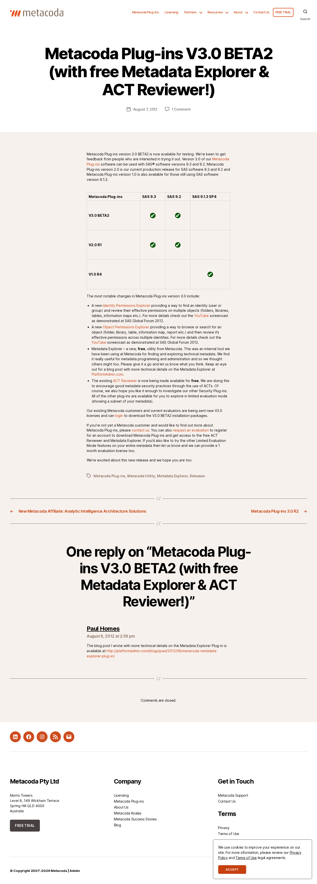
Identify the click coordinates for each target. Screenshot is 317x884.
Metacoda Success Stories (135, 819)
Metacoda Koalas (127, 813)
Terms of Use (228, 834)
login (119, 415)
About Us (121, 807)
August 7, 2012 (145, 109)
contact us (140, 430)
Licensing (171, 12)
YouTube (201, 315)
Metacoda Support (233, 795)
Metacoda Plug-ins (109, 476)
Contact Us (261, 12)
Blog (117, 825)
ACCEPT (232, 869)
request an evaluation (191, 430)
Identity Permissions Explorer (126, 305)
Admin (75, 871)
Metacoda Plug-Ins (145, 12)
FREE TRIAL (283, 12)
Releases (197, 476)
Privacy (224, 828)
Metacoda (59, 871)
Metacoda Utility (141, 476)
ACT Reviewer (125, 381)
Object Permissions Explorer (126, 327)
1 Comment (181, 109)
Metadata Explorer (172, 476)
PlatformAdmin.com (107, 374)
